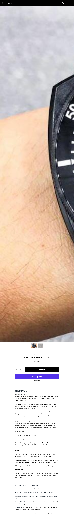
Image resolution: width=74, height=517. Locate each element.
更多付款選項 (37, 380)
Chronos (7, 3)
